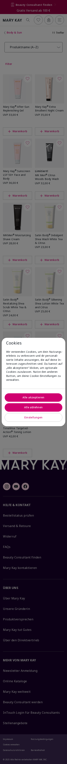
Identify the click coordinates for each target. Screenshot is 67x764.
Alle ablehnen (33, 407)
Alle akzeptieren (33, 397)
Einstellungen (33, 417)
